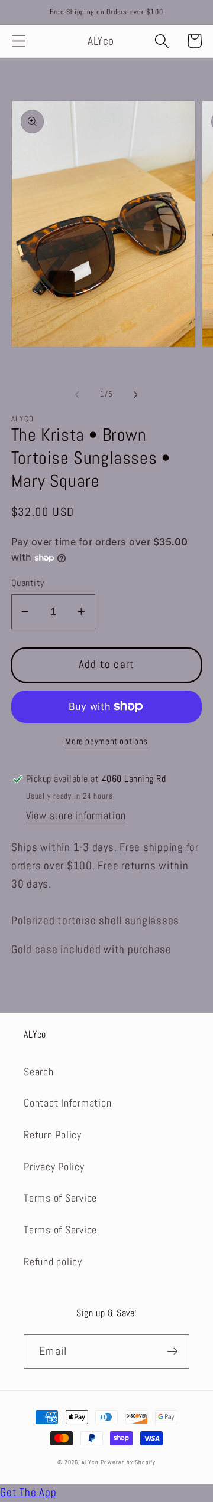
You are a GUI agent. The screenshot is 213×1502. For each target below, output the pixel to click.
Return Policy (53, 1134)
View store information (76, 815)
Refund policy (53, 1261)
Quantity (27, 583)
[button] (18, 41)
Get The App (28, 1492)
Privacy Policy (54, 1166)
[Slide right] (136, 395)
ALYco (90, 1462)
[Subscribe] (172, 1351)
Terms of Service (60, 1198)
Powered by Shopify (128, 1462)
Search (39, 1071)
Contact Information (67, 1103)
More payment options (106, 741)
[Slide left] (77, 395)
